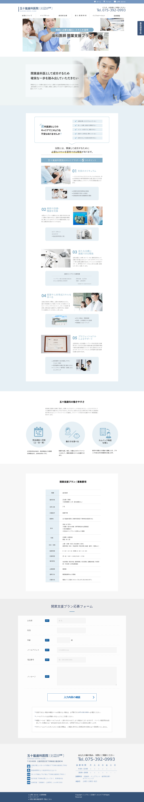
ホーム (99, 2)
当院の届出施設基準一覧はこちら (41, 799)
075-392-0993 (84, 712)
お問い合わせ (121, 2)
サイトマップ (34, 797)
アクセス (108, 2)
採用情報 (43, 795)
